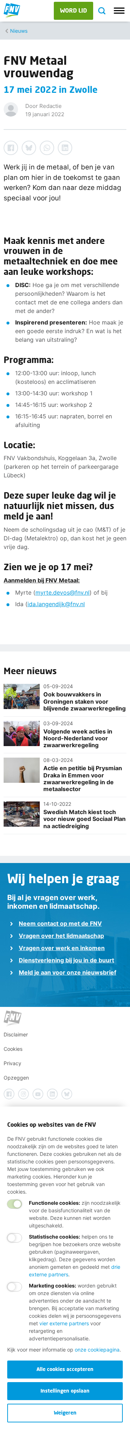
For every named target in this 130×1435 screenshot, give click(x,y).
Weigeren (65, 1412)
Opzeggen (16, 1078)
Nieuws (18, 31)
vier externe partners (64, 1323)
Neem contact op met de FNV (60, 923)
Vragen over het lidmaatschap (61, 935)
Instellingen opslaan (65, 1391)
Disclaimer (16, 1034)
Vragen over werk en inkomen (62, 948)
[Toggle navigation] (119, 11)
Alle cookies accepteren (65, 1369)
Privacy (12, 1063)
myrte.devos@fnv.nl (62, 592)
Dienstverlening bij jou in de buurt (66, 960)
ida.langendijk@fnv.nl (56, 604)
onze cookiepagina (97, 1350)
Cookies (13, 1049)
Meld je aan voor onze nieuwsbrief (67, 972)
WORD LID (73, 10)
